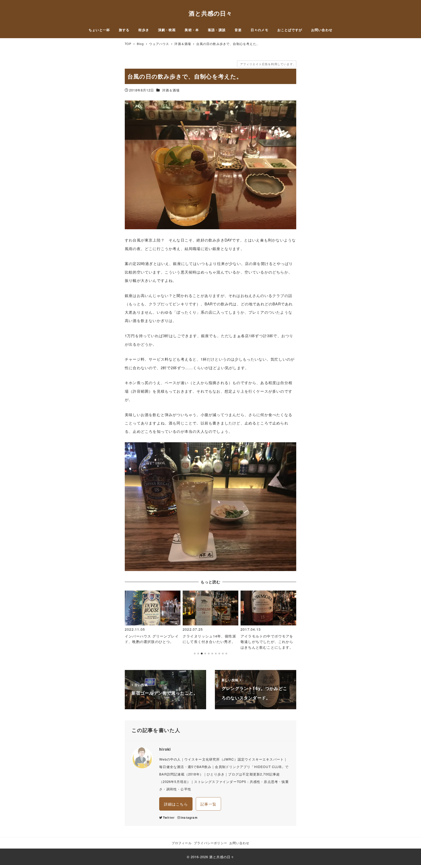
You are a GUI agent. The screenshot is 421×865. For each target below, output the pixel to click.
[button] (130, 625)
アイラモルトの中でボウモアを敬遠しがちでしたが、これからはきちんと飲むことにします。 (209, 642)
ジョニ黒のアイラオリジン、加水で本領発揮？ (267, 639)
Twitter (169, 817)
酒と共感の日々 (210, 13)
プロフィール (182, 843)
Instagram (189, 817)
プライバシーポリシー (210, 843)
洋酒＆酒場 (171, 90)
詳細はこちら (176, 804)
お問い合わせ (239, 843)
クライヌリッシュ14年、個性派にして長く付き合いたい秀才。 (151, 639)
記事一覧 (208, 804)
